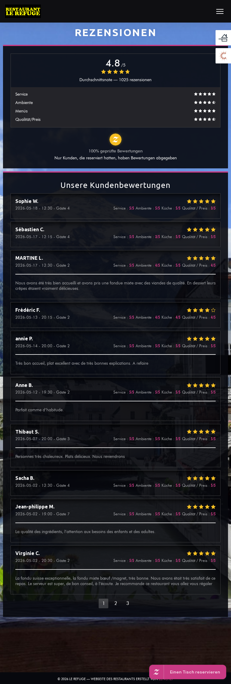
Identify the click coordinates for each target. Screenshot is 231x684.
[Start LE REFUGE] (23, 11)
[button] (219, 11)
